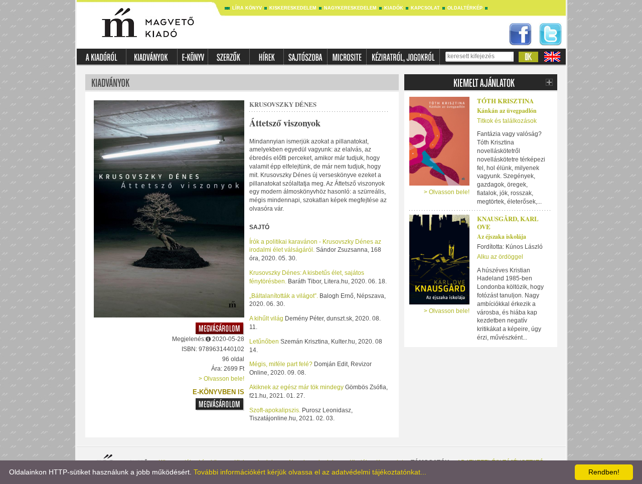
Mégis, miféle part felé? (281, 364)
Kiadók (393, 8)
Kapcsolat (425, 8)
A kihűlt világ (267, 318)
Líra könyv (247, 8)
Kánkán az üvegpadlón (507, 110)
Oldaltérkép (465, 8)
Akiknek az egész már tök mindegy (297, 387)
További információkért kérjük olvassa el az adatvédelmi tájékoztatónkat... (310, 472)
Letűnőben (264, 341)
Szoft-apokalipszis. (274, 410)
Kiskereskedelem (292, 8)
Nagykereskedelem (350, 8)
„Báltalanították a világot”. (283, 295)
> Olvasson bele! (221, 378)
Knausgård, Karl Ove (508, 223)
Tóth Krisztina (505, 100)
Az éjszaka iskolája (501, 236)
